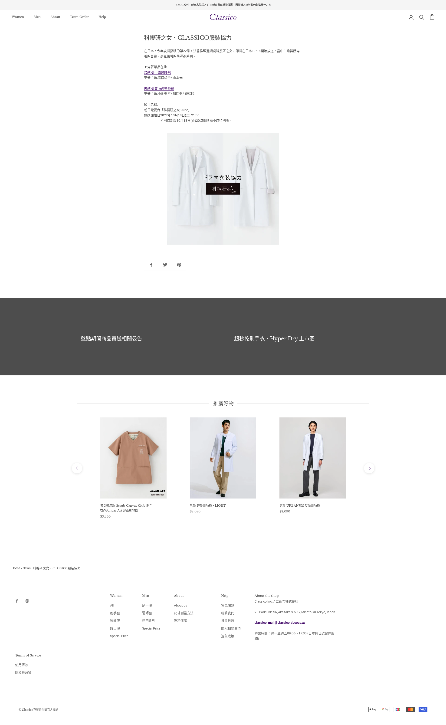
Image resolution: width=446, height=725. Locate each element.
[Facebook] (16, 600)
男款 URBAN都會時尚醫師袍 (299, 506)
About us (180, 605)
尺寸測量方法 (183, 613)
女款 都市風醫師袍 (157, 72)
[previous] (77, 468)
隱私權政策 (23, 672)
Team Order (79, 17)
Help (102, 17)
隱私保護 (180, 621)
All (112, 605)
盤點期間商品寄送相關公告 (111, 338)
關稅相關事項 (231, 628)
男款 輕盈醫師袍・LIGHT (208, 506)
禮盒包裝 (227, 621)
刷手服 (115, 613)
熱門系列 (148, 621)
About (55, 17)
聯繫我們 (227, 613)
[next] (369, 468)
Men (37, 17)
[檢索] (421, 16)
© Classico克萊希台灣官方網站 (38, 710)
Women (18, 17)
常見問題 (227, 605)
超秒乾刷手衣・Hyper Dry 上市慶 (274, 338)
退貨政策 (227, 636)
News (27, 568)
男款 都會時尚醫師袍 (159, 88)
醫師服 (115, 621)
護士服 (115, 628)
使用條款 (21, 665)
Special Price (119, 636)
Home (16, 568)
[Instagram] (27, 600)
